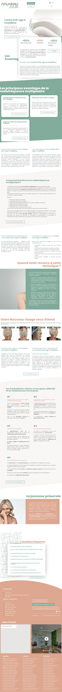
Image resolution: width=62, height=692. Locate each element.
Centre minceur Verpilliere (28, 670)
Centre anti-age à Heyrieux (48, 660)
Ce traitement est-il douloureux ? (19, 556)
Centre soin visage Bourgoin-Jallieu (50, 688)
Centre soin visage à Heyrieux (49, 675)
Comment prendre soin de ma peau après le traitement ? (26, 573)
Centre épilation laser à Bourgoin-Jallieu (10, 680)
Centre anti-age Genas (47, 671)
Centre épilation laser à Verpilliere (9, 676)
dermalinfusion (24, 212)
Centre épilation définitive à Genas (9, 660)
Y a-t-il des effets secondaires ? (19, 567)
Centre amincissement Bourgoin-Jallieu (31, 688)
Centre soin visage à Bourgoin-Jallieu (50, 680)
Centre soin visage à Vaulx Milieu (49, 681)
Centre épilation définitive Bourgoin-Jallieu (9, 667)
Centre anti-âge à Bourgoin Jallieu (50, 658)
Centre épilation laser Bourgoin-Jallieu (10, 688)
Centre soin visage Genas (48, 686)
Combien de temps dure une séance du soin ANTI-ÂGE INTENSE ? (27, 559)
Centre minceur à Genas (27, 663)
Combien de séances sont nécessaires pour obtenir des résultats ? (25, 563)
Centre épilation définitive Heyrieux (9, 670)
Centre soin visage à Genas (48, 678)
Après (12, 327)
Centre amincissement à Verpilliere (30, 676)
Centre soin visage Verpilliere (48, 684)
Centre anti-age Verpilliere (48, 670)
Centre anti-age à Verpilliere (44, 62)
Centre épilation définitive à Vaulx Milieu (10, 663)
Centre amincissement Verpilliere (29, 685)
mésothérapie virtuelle (49, 212)
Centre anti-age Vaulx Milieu (48, 673)
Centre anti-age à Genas (48, 663)
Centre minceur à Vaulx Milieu (28, 667)
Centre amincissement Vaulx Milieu (30, 689)
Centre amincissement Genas (29, 686)
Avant (3, 327)
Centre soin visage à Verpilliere (49, 676)
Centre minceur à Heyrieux (28, 660)
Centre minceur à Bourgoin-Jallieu (29, 665)
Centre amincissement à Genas (29, 678)
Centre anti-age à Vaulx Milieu (49, 667)
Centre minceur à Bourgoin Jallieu (29, 658)
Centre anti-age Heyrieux (48, 668)
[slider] (8, 333)
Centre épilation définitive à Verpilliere (10, 665)
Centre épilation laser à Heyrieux (8, 675)
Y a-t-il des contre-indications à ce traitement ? (23, 570)
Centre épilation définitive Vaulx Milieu (10, 672)
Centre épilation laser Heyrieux (8, 683)
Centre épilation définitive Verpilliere (9, 673)
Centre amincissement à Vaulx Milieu (30, 681)
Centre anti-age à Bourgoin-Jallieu (50, 665)
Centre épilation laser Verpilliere (8, 685)
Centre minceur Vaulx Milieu (28, 673)
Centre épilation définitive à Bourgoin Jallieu (9, 658)
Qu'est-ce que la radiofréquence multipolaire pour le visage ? (27, 550)
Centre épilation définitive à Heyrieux (9, 662)
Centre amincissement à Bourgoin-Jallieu (30, 680)
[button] (26, 546)
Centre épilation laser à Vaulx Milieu (9, 681)
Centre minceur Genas (27, 671)
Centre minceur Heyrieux (27, 668)
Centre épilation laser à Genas (8, 678)
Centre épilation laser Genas (8, 686)
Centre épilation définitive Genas (9, 668)
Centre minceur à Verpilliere (28, 662)
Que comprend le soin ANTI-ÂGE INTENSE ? (21, 546)
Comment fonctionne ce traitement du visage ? (23, 553)
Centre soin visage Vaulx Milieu (49, 689)
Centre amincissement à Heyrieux (29, 675)
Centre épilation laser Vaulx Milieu (9, 689)
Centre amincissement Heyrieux (29, 683)
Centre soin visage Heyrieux (48, 683)
